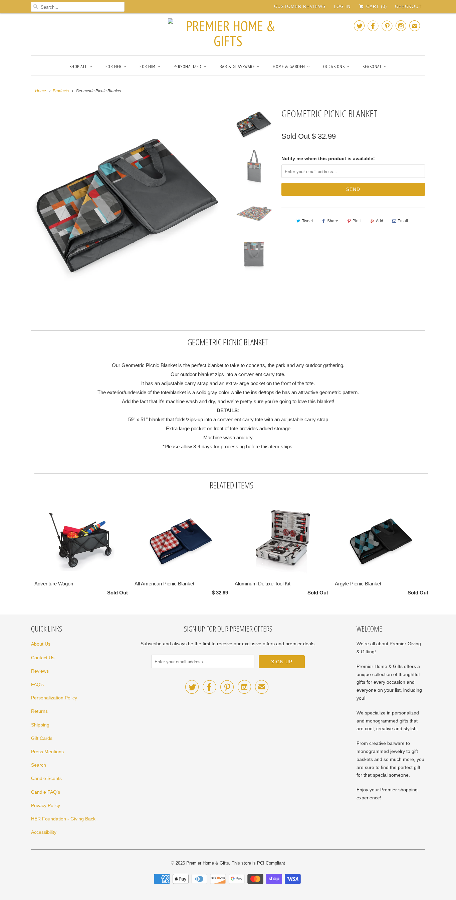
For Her (113, 67)
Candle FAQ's (45, 792)
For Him (148, 67)
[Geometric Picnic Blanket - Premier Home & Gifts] (128, 203)
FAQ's (37, 684)
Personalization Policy (54, 697)
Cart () (376, 6)
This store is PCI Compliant (258, 863)
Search (38, 765)
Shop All (78, 67)
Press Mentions (47, 751)
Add (379, 221)
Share (332, 221)
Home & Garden (289, 67)
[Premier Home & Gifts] (228, 33)
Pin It (357, 221)
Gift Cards (41, 738)
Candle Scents (46, 778)
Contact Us (42, 657)
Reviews (40, 671)
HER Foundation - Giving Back (63, 818)
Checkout (408, 6)
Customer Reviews (300, 6)
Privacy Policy (45, 805)
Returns (39, 711)
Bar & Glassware (237, 67)
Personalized (188, 67)
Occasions (334, 67)
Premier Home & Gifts (207, 863)
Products (61, 91)
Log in (342, 6)
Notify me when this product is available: (328, 158)
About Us (40, 644)
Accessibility (43, 832)
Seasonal (372, 67)
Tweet (307, 221)
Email (403, 221)
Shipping (40, 724)
